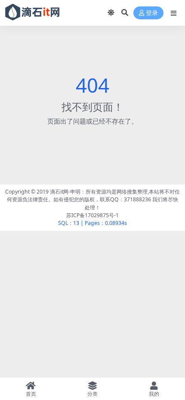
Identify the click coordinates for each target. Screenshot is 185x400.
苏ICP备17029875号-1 (92, 215)
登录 (152, 13)
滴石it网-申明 (65, 191)
